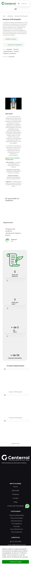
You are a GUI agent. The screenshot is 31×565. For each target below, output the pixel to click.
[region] (15, 555)
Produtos (15, 494)
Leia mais (25, 557)
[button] (4, 237)
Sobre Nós (15, 490)
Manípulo (16, 51)
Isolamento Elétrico (8, 51)
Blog (15, 502)
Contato (15, 498)
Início (4, 16)
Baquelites (10, 16)
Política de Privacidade (15, 506)
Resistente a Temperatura (9, 53)
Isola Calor (15, 49)
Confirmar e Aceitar (15, 562)
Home (15, 486)
